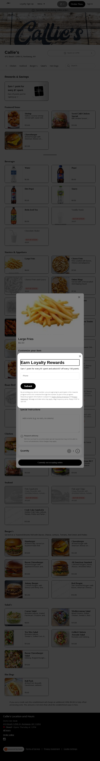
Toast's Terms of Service (60, 397)
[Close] (80, 356)
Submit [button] (28, 386)
